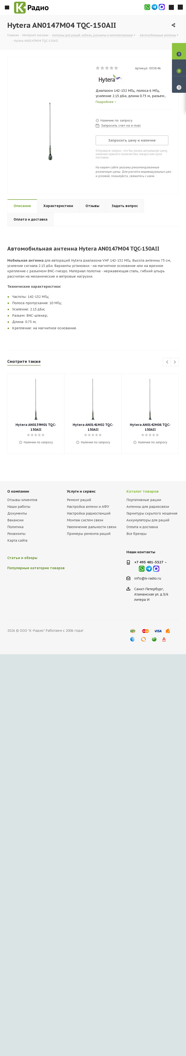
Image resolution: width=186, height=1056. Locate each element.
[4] (111, 68)
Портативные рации (143, 500)
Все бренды (136, 534)
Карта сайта (17, 540)
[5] (116, 68)
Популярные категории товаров (36, 568)
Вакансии (15, 520)
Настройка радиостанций (88, 513)
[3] (107, 68)
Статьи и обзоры (22, 558)
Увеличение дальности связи (91, 527)
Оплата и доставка (142, 527)
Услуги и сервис (81, 491)
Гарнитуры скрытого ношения (151, 513)
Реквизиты (16, 534)
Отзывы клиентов (22, 500)
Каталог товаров (142, 491)
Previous (167, 362)
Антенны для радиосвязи (147, 506)
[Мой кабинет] (171, 7)
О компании (18, 491)
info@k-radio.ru (147, 578)
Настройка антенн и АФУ (88, 506)
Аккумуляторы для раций (147, 520)
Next (175, 362)
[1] (98, 68)
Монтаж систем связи (85, 520)
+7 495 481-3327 (148, 562)
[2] (102, 68)
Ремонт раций (79, 500)
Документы (17, 513)
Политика (15, 527)
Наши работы (18, 506)
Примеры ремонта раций (88, 534)
